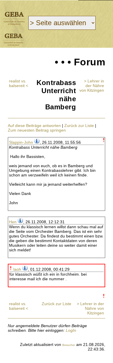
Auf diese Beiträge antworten (34, 125)
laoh (17, 269)
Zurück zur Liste (79, 125)
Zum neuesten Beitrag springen (37, 130)
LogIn (71, 330)
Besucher (68, 345)
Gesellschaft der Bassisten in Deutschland (14, 18)
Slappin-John (21, 142)
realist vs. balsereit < (18, 83)
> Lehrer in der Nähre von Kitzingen (91, 86)
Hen (13, 222)
